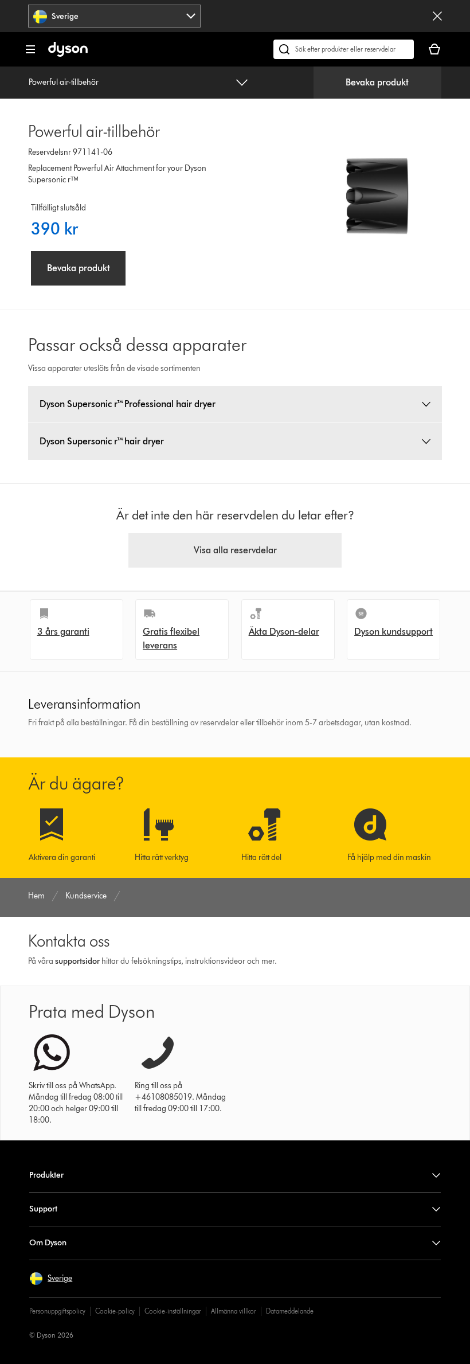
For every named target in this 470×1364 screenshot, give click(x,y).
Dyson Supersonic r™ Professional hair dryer (128, 403)
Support (43, 1209)
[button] (50, 1278)
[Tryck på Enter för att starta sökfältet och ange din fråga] (343, 49)
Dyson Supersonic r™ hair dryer (102, 441)
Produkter (46, 1175)
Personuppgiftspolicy (57, 1311)
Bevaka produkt (377, 82)
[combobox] (114, 16)
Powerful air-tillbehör (64, 82)
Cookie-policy (115, 1311)
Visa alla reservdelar (235, 550)
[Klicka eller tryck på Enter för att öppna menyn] (30, 49)
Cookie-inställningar (172, 1311)
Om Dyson (47, 1243)
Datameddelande (290, 1311)
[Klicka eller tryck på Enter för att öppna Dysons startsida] (68, 54)
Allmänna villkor (233, 1311)
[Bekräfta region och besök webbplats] (437, 16)
